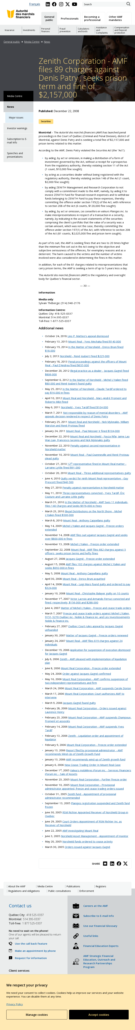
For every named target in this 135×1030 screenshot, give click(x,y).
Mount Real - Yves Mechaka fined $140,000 (94, 341)
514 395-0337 (24, 919)
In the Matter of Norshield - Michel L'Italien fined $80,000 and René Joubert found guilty (86, 381)
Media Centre (32, 41)
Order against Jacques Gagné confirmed (86, 673)
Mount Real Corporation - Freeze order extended (91, 668)
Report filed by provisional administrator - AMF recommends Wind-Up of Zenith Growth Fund (84, 752)
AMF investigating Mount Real (80, 830)
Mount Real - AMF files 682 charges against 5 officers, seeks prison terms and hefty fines (85, 551)
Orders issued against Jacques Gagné (87, 847)
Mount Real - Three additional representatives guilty (99, 473)
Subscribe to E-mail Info (98, 916)
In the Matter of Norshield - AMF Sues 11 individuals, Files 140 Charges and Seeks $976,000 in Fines (86, 504)
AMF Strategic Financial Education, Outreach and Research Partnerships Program (99, 961)
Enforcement (86, 891)
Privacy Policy (14, 1004)
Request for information (31, 958)
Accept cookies (98, 1015)
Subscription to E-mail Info (17, 140)
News (47, 41)
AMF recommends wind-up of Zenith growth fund (95, 759)
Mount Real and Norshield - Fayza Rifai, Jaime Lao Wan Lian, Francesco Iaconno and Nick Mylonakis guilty (87, 438)
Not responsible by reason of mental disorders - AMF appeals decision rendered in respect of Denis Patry (86, 414)
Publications (73, 886)
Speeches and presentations (15, 154)
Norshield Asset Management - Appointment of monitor (94, 836)
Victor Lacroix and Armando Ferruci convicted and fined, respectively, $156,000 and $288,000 (87, 600)
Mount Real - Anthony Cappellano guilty (86, 520)
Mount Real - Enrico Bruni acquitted (84, 578)
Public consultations (59, 891)
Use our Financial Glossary (100, 926)
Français (34, 4)
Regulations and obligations (24, 891)
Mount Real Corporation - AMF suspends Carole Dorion (98, 688)
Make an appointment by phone (35, 950)
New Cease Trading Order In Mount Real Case (93, 765)
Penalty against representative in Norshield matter (93, 487)
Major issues (16, 117)
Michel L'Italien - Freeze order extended (94, 544)
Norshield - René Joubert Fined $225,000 (85, 356)
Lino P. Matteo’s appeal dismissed (88, 336)
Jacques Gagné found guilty (79, 703)
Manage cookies (37, 1015)
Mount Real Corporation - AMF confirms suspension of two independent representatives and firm (86, 680)
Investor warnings (17, 128)
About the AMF (16, 886)
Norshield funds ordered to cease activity (87, 841)
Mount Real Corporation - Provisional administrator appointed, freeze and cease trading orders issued (84, 786)
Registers (101, 886)
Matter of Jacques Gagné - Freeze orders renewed (97, 635)
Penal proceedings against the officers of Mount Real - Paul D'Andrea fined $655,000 (86, 363)
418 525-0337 (26, 915)
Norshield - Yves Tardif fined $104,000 (84, 407)
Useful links (90, 936)
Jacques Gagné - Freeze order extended (90, 558)
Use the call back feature (31, 943)
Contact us (20, 905)
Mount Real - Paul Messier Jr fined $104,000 (93, 431)
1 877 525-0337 (25, 923)
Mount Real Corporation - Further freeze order (98, 779)
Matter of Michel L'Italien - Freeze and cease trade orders (96, 608)
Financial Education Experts (100, 946)
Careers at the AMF (95, 906)
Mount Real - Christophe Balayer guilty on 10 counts (97, 593)
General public (12, 41)
